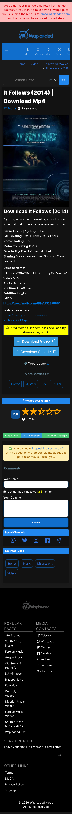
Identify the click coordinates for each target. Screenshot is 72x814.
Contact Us (44, 671)
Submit (36, 522)
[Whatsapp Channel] (13, 541)
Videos (11, 573)
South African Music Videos (14, 724)
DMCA (9, 778)
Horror (15, 384)
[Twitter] (24, 541)
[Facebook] (47, 541)
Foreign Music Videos (14, 714)
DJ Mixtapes (13, 673)
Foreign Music (14, 651)
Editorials (11, 685)
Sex (44, 384)
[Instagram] (36, 541)
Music (27, 563)
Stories (12, 563)
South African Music (14, 643)
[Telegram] (59, 541)
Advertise (43, 659)
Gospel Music (14, 657)
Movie (11, 108)
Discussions (45, 563)
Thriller (56, 384)
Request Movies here (46, 448)
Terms (9, 772)
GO (64, 80)
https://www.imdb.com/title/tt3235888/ (31, 303)
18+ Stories (12, 635)
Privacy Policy (14, 784)
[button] (7, 51)
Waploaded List (15, 732)
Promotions (44, 665)
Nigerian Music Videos (15, 703)
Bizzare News (14, 679)
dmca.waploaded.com (55, 14)
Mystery (30, 384)
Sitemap (10, 790)
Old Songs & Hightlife (13, 665)
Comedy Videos (10, 693)
